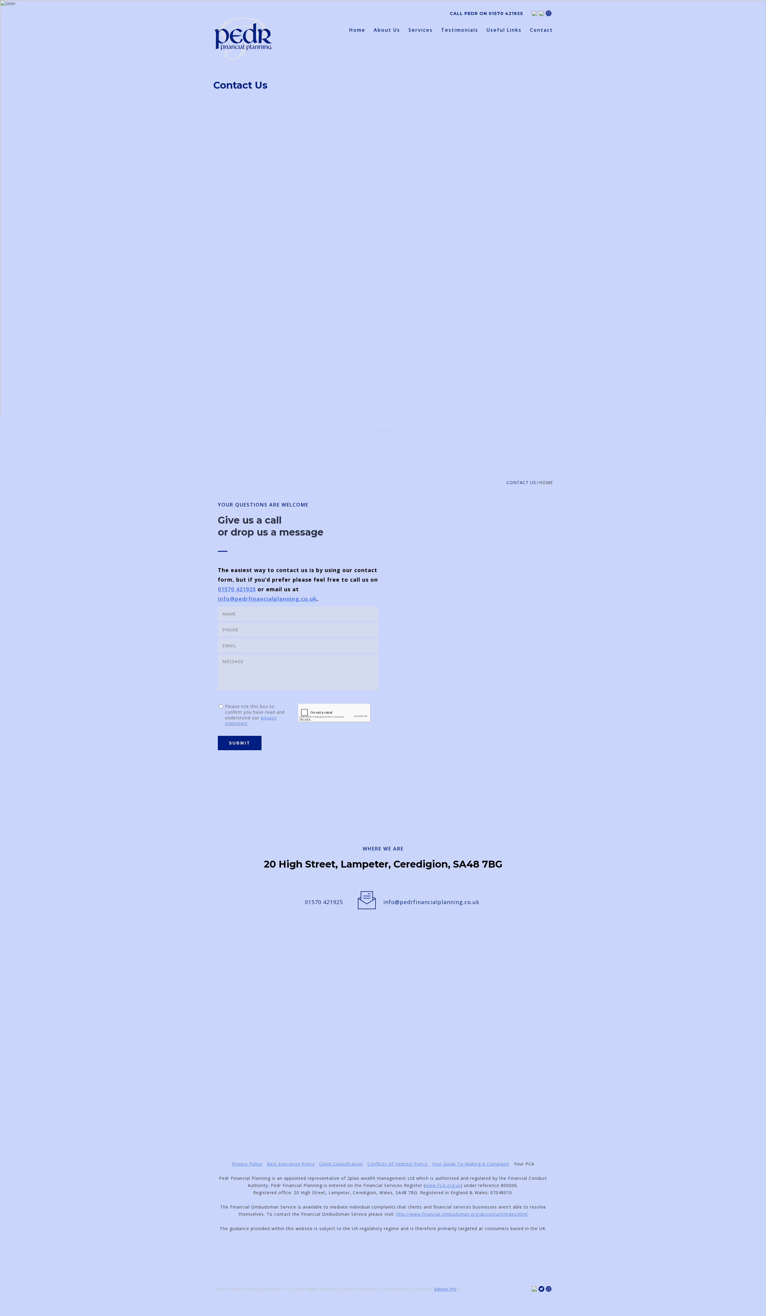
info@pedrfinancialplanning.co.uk (267, 598)
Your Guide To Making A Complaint (470, 1164)
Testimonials (459, 30)
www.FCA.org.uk (443, 1185)
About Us (387, 30)
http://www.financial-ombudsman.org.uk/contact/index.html (462, 1214)
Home (357, 30)
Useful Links (504, 30)
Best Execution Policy (291, 1164)
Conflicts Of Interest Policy (398, 1164)
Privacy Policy (247, 1164)
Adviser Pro (445, 1289)
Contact (541, 30)
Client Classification (341, 1164)
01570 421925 (506, 13)
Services (420, 30)
